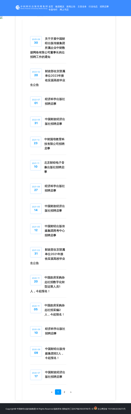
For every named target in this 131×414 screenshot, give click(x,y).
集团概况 (59, 6)
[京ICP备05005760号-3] (82, 409)
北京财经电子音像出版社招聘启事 (54, 167)
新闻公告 (70, 6)
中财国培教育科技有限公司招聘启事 (54, 143)
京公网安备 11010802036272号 (111, 409)
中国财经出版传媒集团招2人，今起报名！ (55, 353)
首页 (51, 6)
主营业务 (82, 6)
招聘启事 (104, 6)
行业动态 (93, 6)
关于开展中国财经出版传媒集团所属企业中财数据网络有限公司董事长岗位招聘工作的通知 (47, 47)
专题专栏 (53, 9)
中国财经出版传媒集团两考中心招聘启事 (55, 230)
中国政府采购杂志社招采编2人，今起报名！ (55, 310)
